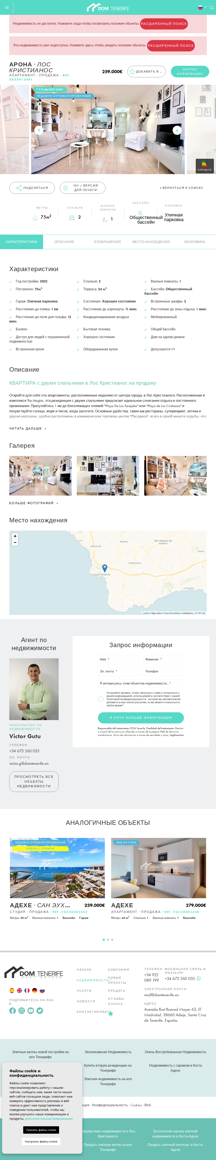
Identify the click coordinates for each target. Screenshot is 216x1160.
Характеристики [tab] (21, 242)
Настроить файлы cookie (41, 1141)
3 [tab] (112, 940)
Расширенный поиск (164, 24)
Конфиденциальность (110, 1105)
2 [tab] (108, 940)
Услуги (84, 991)
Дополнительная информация (49, 1119)
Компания (118, 970)
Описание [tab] (64, 242)
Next (177, 130)
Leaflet (146, 613)
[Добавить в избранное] (100, 843)
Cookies (136, 1105)
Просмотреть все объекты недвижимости (34, 781)
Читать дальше (26, 428)
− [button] (15, 542)
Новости (86, 1001)
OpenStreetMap (172, 613)
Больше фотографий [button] (32, 503)
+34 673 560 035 (24, 751)
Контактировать (94, 1012)
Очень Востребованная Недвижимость (175, 1052)
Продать (117, 991)
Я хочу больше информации (141, 718)
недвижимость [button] (93, 980)
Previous (39, 130)
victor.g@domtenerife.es (29, 763)
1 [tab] (104, 940)
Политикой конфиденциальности (127, 699)
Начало (84, 970)
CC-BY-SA (199, 613)
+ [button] (15, 536)
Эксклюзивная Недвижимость (108, 1052)
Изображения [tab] (107, 242)
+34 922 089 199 (151, 977)
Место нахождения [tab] (151, 242)
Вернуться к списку (183, 188)
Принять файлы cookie (41, 1130)
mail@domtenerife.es (161, 994)
